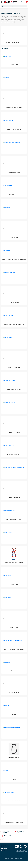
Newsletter (3, 848)
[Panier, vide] (27, 2)
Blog (2, 852)
